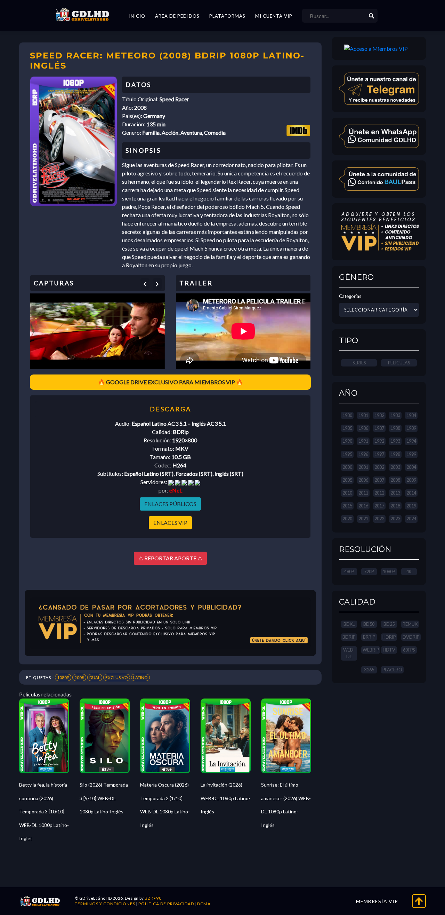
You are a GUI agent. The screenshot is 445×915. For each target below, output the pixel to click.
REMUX (410, 624)
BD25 (389, 624)
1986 (363, 428)
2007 (379, 480)
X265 (369, 669)
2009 (411, 480)
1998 (395, 454)
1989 (411, 428)
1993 (395, 441)
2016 (363, 505)
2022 (379, 518)
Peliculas (399, 362)
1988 (395, 428)
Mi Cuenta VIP (273, 16)
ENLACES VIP (170, 522)
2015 (347, 505)
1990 (347, 441)
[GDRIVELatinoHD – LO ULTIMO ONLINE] (82, 15)
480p (349, 571)
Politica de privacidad (166, 903)
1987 (379, 428)
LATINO (140, 677)
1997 (379, 454)
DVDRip (411, 637)
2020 (347, 518)
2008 (79, 677)
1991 (363, 441)
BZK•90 (153, 898)
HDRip (389, 637)
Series (359, 362)
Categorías (350, 296)
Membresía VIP (377, 901)
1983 (395, 415)
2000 (347, 467)
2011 (363, 493)
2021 (363, 518)
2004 (411, 467)
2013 (395, 493)
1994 (411, 441)
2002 (379, 467)
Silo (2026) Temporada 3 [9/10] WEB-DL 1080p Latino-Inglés (104, 798)
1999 (411, 454)
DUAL (94, 677)
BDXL (349, 624)
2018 (395, 505)
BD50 (368, 624)
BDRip (348, 637)
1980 (347, 415)
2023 (395, 518)
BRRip (369, 637)
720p (369, 571)
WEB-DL (349, 653)
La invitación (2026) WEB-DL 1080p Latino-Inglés (225, 798)
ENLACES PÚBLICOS (170, 503)
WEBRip (371, 650)
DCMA (204, 903)
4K (409, 571)
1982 (379, 415)
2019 (411, 505)
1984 (411, 415)
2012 (379, 493)
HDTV (389, 650)
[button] (144, 284)
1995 (347, 454)
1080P (63, 677)
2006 (363, 480)
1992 (379, 441)
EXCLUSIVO (116, 677)
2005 (347, 480)
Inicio (137, 16)
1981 (363, 415)
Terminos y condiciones (105, 903)
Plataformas (227, 16)
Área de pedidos (177, 16)
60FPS (409, 650)
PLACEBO (392, 669)
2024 (411, 518)
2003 (395, 467)
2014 (411, 493)
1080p (389, 571)
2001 (363, 467)
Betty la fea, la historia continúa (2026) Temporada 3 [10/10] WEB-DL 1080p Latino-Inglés (44, 811)
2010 (347, 493)
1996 (363, 454)
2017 (379, 505)
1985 (347, 428)
